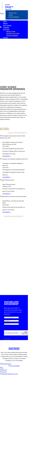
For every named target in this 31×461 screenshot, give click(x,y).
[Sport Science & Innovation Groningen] (2, 13)
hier (22, 390)
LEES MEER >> (6, 156)
